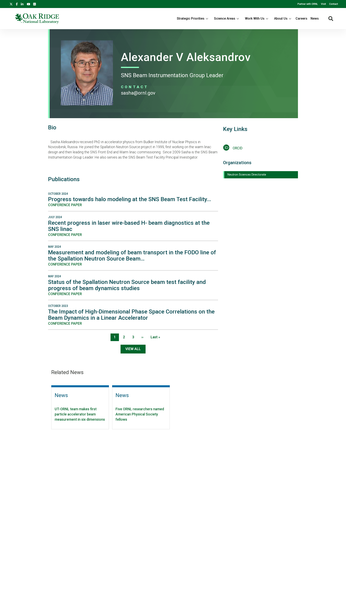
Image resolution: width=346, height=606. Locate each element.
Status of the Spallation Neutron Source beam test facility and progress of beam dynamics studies (127, 285)
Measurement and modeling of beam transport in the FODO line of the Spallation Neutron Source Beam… (132, 255)
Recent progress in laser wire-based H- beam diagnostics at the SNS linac (129, 226)
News (315, 18)
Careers (301, 18)
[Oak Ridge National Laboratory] (37, 18)
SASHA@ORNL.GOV (138, 93)
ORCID (237, 148)
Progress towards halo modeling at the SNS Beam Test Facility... (129, 199)
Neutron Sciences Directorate (246, 174)
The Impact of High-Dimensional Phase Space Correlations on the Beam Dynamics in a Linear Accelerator (131, 314)
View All (133, 349)
